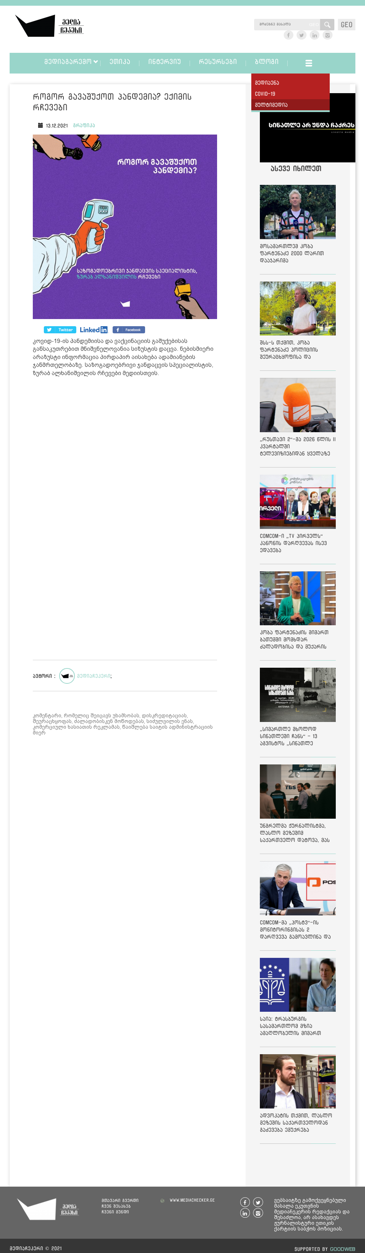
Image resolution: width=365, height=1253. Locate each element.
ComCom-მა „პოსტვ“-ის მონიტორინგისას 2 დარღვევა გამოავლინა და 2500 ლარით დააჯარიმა (295, 930)
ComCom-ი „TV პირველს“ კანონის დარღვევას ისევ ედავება (293, 543)
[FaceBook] (60, 329)
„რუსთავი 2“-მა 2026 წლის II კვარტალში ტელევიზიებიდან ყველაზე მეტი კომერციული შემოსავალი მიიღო (298, 447)
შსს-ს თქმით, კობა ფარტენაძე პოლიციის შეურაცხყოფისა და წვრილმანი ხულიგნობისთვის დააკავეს (295, 351)
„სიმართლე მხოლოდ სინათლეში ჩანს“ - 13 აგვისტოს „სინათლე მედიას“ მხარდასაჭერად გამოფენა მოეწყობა (293, 737)
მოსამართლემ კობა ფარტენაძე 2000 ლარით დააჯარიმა (292, 253)
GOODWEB (342, 1249)
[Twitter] (94, 329)
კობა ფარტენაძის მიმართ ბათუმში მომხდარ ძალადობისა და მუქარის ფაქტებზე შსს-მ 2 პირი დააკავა (294, 640)
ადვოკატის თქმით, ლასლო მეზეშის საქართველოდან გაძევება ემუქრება (296, 1122)
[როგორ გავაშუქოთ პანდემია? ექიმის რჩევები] (125, 228)
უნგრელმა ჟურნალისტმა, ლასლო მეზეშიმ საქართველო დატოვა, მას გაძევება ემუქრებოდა (295, 834)
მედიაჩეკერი (93, 676)
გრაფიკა (84, 125)
